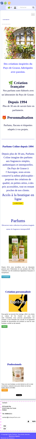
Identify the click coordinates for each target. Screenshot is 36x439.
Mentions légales (13, 436)
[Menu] (33, 14)
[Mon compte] (15, 7)
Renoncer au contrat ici (7, 438)
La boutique (6, 276)
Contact (5, 390)
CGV (4, 429)
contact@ (5, 417)
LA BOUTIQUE (18, 203)
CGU (4, 426)
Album (4, 326)
